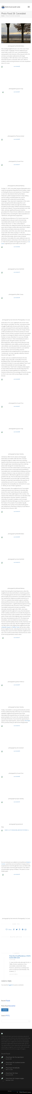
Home (2, 16)
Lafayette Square (6, 627)
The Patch (27, 720)
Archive (5, 1010)
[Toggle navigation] (29, 6)
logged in (10, 985)
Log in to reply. (13, 974)
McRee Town (15, 627)
